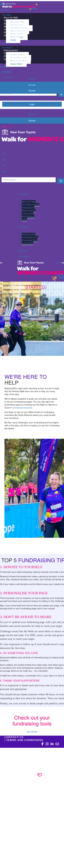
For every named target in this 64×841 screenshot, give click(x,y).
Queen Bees (16, 63)
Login (32, 104)
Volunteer (6, 71)
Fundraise (7, 47)
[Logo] (32, 6)
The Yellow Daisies (30, 204)
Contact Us (13, 737)
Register (32, 84)
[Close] (63, 262)
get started (32, 731)
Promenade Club (30, 240)
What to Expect (29, 210)
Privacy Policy (18, 755)
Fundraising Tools (30, 237)
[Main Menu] (1, 262)
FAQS (13, 40)
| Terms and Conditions (23, 740)
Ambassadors (28, 207)
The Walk (6, 14)
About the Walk (29, 201)
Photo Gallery (28, 216)
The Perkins (8, 77)
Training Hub (28, 213)
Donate (32, 90)
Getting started (29, 234)
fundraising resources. (22, 407)
